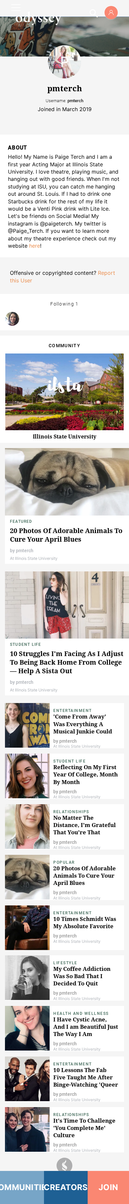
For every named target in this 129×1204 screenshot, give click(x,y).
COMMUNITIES (22, 1187)
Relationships (71, 812)
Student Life (25, 644)
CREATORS (66, 1187)
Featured (21, 521)
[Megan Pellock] (12, 319)
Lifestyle (65, 963)
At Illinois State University (34, 558)
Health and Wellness (81, 1013)
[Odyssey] (38, 18)
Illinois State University (64, 436)
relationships (71, 1114)
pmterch (24, 550)
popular (64, 862)
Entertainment (72, 710)
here (34, 245)
